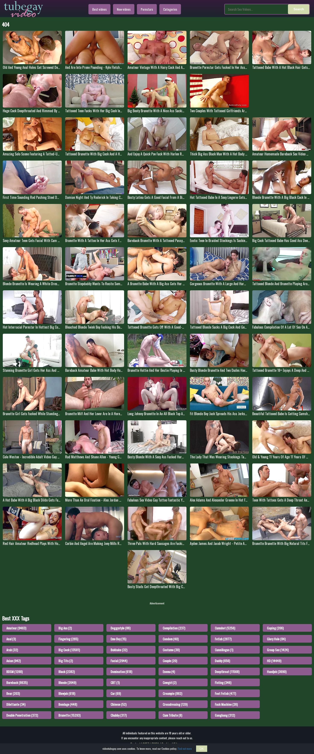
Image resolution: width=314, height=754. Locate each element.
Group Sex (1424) (278, 649)
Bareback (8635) (17, 682)
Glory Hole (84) (276, 638)
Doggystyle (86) (121, 628)
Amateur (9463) (16, 628)
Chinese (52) (118, 704)
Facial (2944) (119, 660)
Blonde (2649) (67, 682)
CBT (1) (115, 682)
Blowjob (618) (67, 693)
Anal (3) (11, 638)
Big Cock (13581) (69, 649)
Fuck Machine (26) (226, 704)
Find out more (185, 748)
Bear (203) (13, 693)
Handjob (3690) (276, 671)
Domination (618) (121, 671)
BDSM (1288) (14, 671)
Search (298, 9)
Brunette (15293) (70, 715)
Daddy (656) (222, 660)
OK (202, 748)
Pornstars (147, 9)
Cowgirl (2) (169, 682)
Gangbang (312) (225, 715)
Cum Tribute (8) (172, 715)
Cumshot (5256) (225, 628)
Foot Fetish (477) (225, 693)
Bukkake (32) (119, 649)
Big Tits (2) (66, 660)
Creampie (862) (172, 693)
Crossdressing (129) (175, 704)
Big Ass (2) (65, 628)
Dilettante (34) (15, 704)
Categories (170, 9)
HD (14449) (274, 660)
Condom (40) (171, 638)
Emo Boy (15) (118, 638)
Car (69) (116, 693)
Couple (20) (170, 660)
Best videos (99, 9)
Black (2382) (67, 671)
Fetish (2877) (223, 638)
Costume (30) (171, 649)
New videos (124, 9)
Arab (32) (12, 649)
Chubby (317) (119, 715)
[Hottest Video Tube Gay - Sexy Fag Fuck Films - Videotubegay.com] (23, 9)
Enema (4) (169, 671)
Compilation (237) (174, 628)
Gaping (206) (275, 628)
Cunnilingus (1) (224, 649)
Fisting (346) (223, 682)
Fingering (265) (68, 638)
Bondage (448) (68, 704)
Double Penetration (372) (22, 715)
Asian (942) (13, 660)
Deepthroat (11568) (227, 671)
